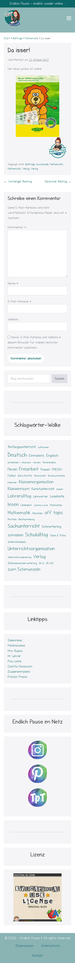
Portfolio (12, 519)
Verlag (25, 168)
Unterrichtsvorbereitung (19, 557)
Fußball (12, 475)
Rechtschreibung (26, 519)
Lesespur (26, 505)
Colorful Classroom (20, 666)
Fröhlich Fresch (18, 677)
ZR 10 (41, 563)
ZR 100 (49, 563)
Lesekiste (57, 496)
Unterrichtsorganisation (31, 548)
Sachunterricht (24, 526)
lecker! (60, 489)
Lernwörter (40, 496)
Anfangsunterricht (22, 447)
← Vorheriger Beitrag (18, 181)
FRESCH (57, 469)
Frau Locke (14, 661)
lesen (13, 504)
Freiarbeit (29, 469)
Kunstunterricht (43, 489)
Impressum (24, 946)
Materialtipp (56, 505)
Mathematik (56, 164)
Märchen (37, 513)
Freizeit (45, 469)
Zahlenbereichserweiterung (22, 563)
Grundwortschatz (56, 476)
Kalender (12, 482)
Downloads (42, 164)
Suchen (59, 378)
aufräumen (43, 447)
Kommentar (17, 227)
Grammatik (40, 475)
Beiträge (30, 164)
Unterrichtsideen (17, 542)
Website (13, 319)
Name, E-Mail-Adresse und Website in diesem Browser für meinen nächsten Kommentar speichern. (34, 342)
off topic (54, 512)
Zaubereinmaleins (19, 671)
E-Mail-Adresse (19, 301)
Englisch (52, 456)
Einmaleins (36, 456)
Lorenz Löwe (41, 505)
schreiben (15, 535)
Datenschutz (50, 946)
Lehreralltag (19, 496)
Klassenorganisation (36, 482)
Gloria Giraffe (25, 475)
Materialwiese (16, 645)
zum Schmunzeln (24, 569)
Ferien (12, 469)
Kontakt (37, 956)
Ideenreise (15, 640)
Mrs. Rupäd (15, 651)
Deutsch (17, 455)
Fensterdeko (49, 462)
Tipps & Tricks (58, 535)
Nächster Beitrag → (58, 181)
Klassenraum (19, 488)
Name (13, 283)
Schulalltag (36, 535)
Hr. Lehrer (14, 656)
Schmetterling (51, 526)
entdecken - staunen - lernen (24, 462)
